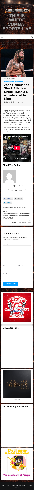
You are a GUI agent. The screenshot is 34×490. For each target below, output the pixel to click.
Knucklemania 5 (13, 207)
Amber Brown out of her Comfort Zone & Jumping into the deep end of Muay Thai (16, 215)
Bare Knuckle (9, 81)
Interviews (19, 81)
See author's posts (17, 190)
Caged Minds (10, 102)
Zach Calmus (22, 207)
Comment (6, 244)
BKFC (7, 207)
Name (5, 266)
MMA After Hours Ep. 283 (21, 221)
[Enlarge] (29, 295)
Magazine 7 (25, 485)
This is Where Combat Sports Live (17, 22)
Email (20, 266)
